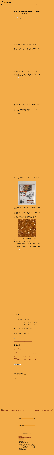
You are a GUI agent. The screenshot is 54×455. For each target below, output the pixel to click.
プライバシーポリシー (22, 429)
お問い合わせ (51, 4)
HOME (36, 4)
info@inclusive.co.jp (21, 439)
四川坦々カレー (17, 336)
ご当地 (17, 377)
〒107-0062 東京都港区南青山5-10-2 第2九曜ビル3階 (25, 437)
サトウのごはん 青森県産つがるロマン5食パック (23, 341)
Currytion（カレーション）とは (43, 4)
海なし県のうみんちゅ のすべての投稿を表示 (20, 374)
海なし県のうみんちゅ (18, 378)
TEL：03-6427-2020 (21, 438)
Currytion (3, 4)
